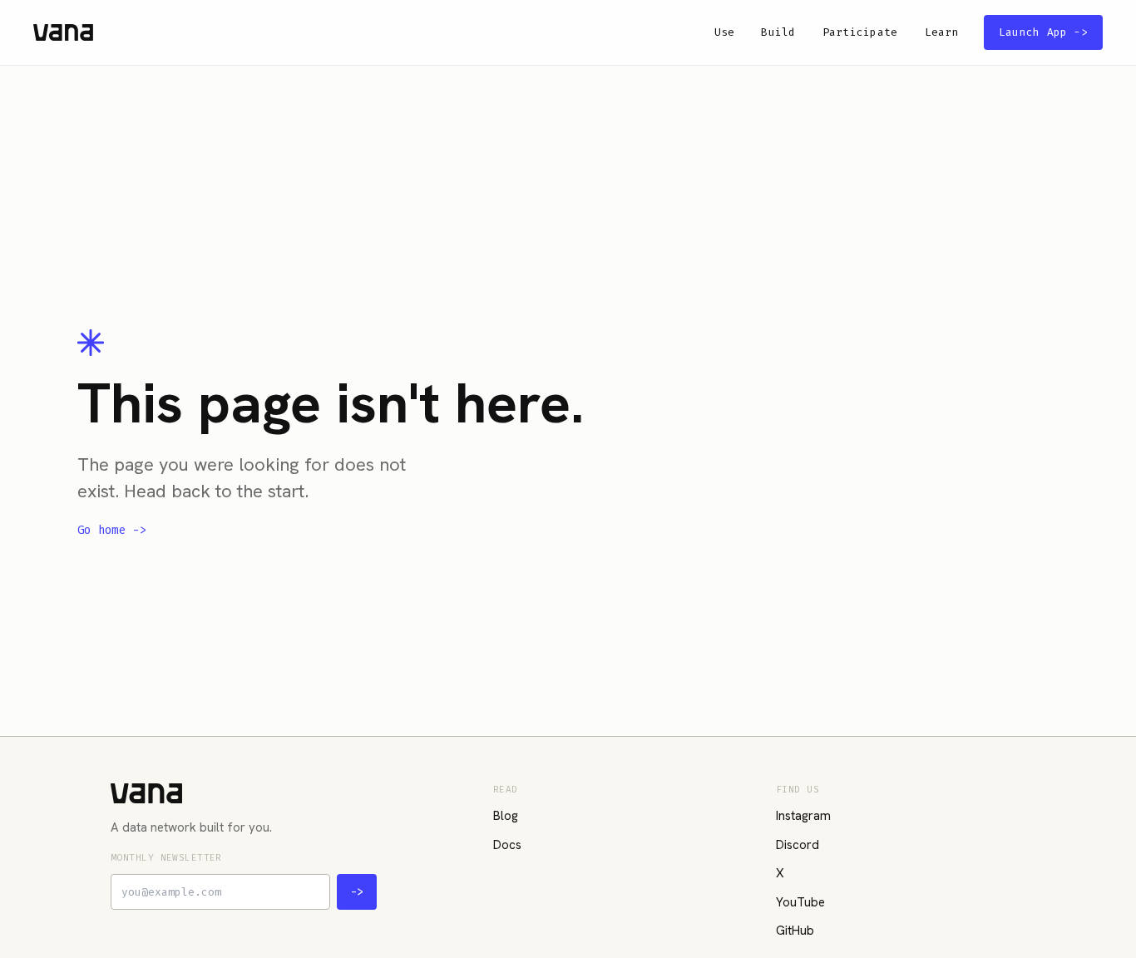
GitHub (795, 930)
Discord (797, 845)
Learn (942, 32)
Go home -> (111, 530)
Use (724, 32)
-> (356, 892)
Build (778, 32)
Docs (507, 845)
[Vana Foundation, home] (63, 32)
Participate (860, 32)
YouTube (800, 902)
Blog (505, 815)
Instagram (803, 815)
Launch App (1043, 32)
